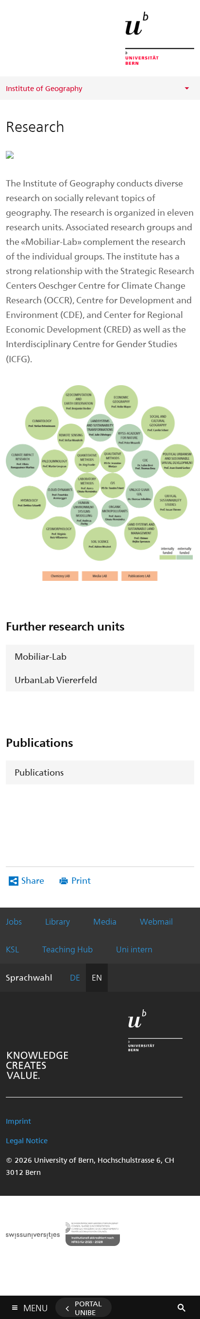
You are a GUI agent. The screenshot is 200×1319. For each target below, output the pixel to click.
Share (32, 880)
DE (75, 977)
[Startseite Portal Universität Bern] (159, 38)
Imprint (18, 1121)
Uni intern (134, 949)
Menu (35, 1306)
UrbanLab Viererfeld (56, 679)
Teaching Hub (67, 949)
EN (97, 977)
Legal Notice (27, 1140)
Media (105, 921)
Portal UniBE (88, 1308)
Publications (39, 772)
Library (57, 921)
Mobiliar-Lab (41, 656)
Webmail (156, 921)
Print (81, 880)
